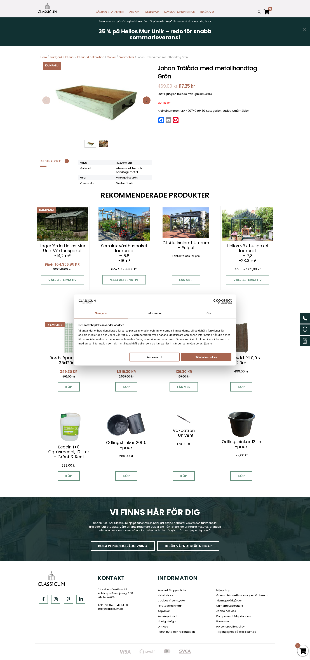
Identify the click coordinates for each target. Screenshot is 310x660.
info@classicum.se (110, 609)
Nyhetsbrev (165, 595)
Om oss (163, 626)
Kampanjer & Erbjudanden (233, 616)
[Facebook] (43, 599)
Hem (44, 57)
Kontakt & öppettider (172, 590)
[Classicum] (47, 8)
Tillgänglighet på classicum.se (236, 632)
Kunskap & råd (167, 616)
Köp (68, 387)
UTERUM (134, 11)
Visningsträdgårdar (229, 600)
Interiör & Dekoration (90, 57)
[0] (266, 13)
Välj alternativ (62, 279)
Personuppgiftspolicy (230, 626)
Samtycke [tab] (101, 313)
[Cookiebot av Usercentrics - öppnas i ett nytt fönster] (216, 301)
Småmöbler (126, 57)
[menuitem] (109, 12)
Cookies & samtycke (171, 600)
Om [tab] (208, 313)
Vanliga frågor (167, 621)
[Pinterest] (68, 599)
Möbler (111, 57)
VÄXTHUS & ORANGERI (109, 11)
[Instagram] (55, 599)
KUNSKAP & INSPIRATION (179, 11)
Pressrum (222, 621)
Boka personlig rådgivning (122, 546)
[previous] (46, 100)
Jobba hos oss (226, 611)
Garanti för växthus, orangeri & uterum (241, 595)
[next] (147, 100)
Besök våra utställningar (188, 546)
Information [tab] (155, 313)
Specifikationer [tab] (51, 161)
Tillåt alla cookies (206, 356)
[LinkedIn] (80, 599)
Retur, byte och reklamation (176, 632)
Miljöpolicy (223, 590)
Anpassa (152, 356)
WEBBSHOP (152, 11)
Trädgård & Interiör (62, 57)
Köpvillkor (164, 611)
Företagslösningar (170, 606)
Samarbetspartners (229, 606)
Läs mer (185, 279)
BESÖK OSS (207, 11)
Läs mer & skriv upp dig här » (192, 21)
